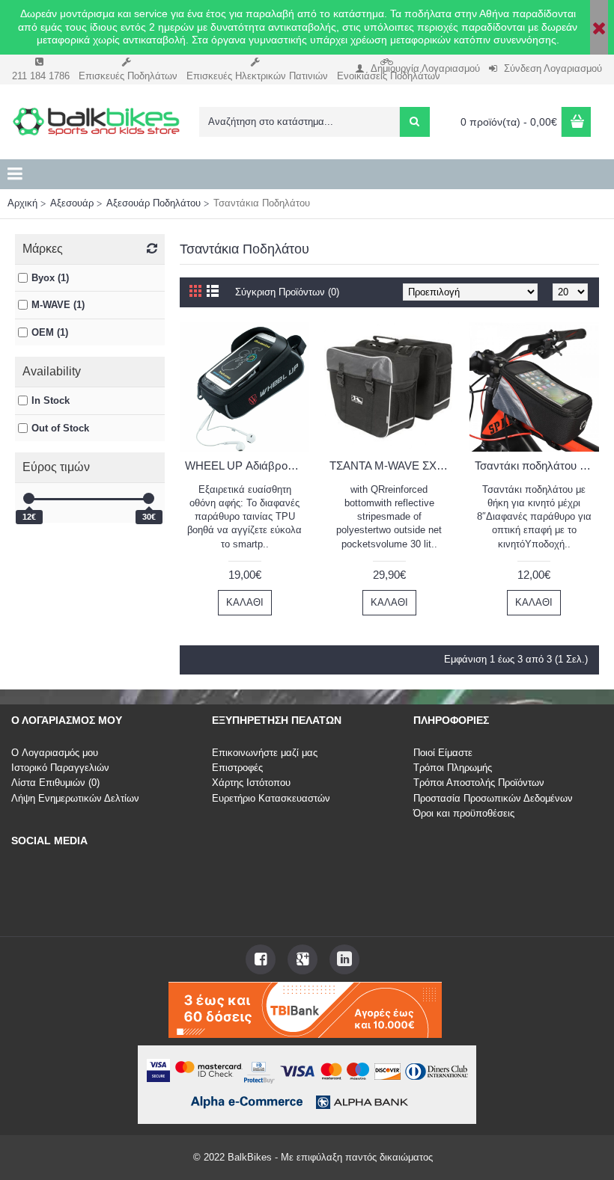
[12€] (28, 498)
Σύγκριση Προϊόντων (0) (287, 292)
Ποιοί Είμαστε (442, 752)
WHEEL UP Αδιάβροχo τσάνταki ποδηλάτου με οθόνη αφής (247, 465)
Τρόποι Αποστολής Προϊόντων (478, 782)
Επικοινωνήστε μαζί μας (264, 752)
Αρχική (22, 203)
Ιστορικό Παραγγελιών (60, 767)
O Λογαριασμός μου (54, 752)
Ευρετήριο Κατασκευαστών (271, 798)
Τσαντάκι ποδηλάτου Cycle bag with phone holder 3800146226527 (537, 465)
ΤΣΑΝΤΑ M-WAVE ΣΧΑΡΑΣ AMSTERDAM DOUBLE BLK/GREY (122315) (391, 465)
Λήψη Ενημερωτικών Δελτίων (75, 798)
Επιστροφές (237, 767)
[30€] (148, 498)
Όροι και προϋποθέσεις (463, 813)
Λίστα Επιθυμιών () (55, 782)
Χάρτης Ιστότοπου (251, 782)
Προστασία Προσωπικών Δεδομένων (493, 798)
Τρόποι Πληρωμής (452, 767)
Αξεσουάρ (72, 203)
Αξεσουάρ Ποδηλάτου (153, 203)
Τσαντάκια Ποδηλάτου (261, 203)
